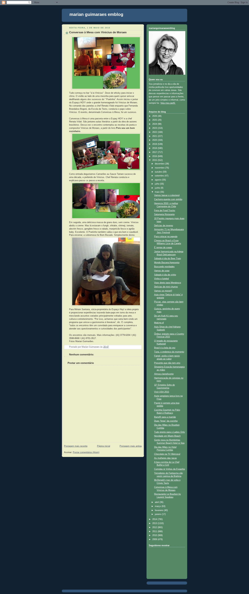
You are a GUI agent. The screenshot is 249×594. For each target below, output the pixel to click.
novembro (160, 168)
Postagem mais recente (75, 446)
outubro (159, 172)
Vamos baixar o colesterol (167, 195)
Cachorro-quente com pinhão (168, 199)
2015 (155, 160)
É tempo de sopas (163, 247)
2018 (155, 148)
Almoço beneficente (164, 374)
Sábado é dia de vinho (165, 275)
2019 (155, 144)
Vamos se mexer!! (163, 291)
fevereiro (159, 510)
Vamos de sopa (161, 271)
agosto (158, 180)
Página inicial (103, 446)
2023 (155, 128)
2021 (155, 136)
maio (157, 192)
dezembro (160, 164)
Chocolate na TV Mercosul (167, 454)
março (158, 506)
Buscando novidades (164, 266)
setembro (160, 176)
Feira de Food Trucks (164, 210)
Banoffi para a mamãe (165, 417)
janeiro (158, 514)
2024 (155, 124)
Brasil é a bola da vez (164, 348)
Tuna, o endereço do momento (169, 352)
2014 (155, 519)
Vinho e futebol (161, 278)
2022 (155, 132)
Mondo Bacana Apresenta (166, 262)
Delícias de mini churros (166, 287)
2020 (155, 140)
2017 (155, 152)
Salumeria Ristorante (164, 214)
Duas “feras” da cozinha (166, 421)
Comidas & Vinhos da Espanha (169, 469)
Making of (159, 323)
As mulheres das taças (165, 458)
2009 (155, 539)
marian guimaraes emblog (96, 14)
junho (158, 188)
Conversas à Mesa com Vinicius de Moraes (98, 32)
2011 (155, 531)
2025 (155, 120)
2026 (155, 116)
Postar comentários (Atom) (86, 452)
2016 (155, 156)
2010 (155, 535)
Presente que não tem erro (167, 363)
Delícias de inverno (163, 225)
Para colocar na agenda (165, 236)
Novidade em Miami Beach (167, 436)
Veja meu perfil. (168, 103)
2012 (155, 527)
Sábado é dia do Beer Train (167, 258)
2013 (155, 523)
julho (157, 184)
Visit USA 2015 (161, 392)
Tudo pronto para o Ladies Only (169, 432)
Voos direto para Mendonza (167, 283)
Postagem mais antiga (131, 446)
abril (157, 502)
